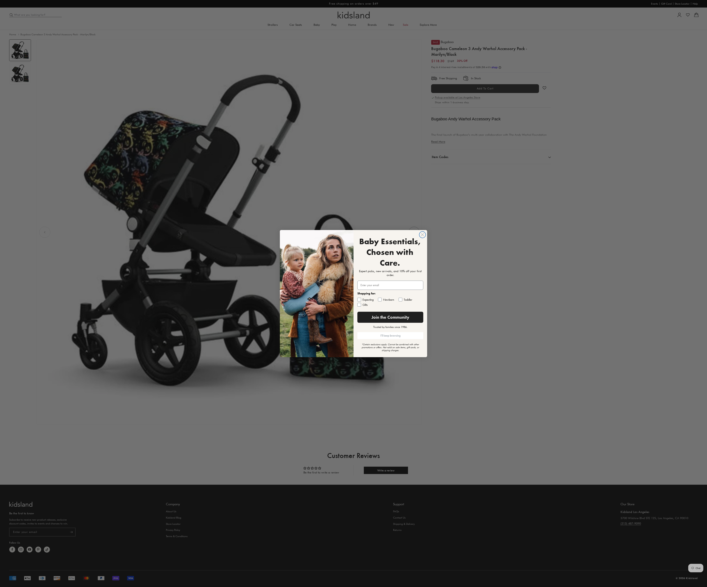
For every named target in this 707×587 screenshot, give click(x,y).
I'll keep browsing (390, 335)
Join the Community (390, 317)
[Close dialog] (422, 234)
